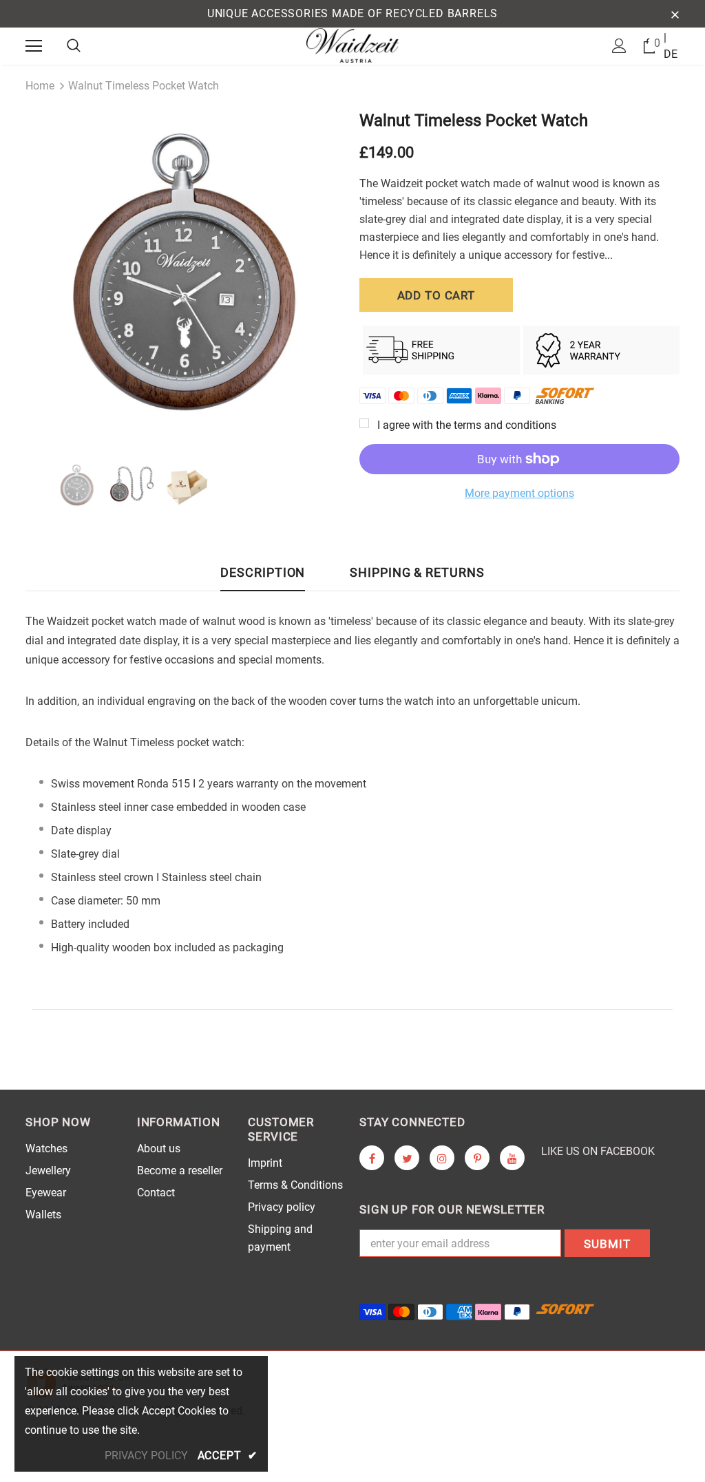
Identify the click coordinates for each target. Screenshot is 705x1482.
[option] (185, 274)
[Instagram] (442, 1157)
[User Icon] (619, 46)
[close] (675, 14)
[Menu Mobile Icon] (33, 46)
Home (39, 85)
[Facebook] (371, 1157)
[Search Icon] (74, 46)
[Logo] (352, 45)
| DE (670, 46)
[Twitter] (406, 1157)
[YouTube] (512, 1157)
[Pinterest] (477, 1157)
